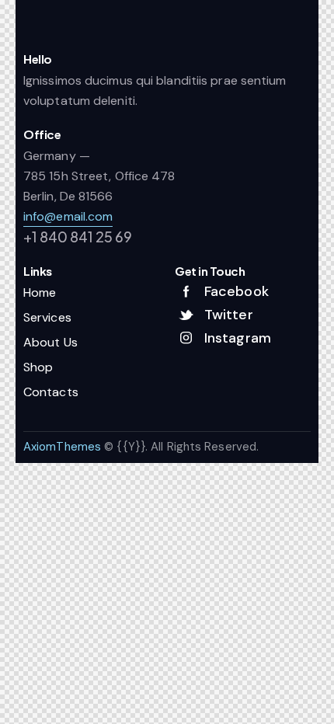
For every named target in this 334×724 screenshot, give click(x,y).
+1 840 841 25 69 (77, 236)
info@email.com (68, 216)
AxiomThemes (62, 446)
